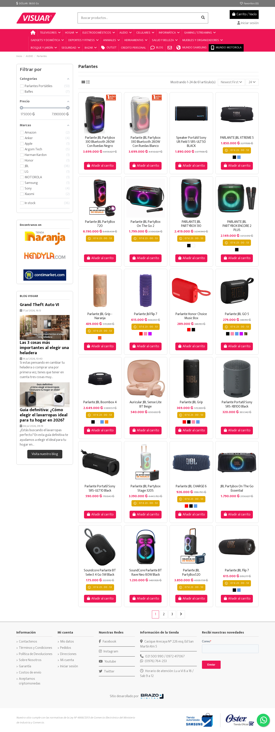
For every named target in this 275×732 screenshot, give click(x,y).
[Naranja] (99, 338)
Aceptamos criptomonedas (29, 681)
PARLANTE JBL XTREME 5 (237, 138)
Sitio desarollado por (124, 696)
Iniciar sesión (69, 666)
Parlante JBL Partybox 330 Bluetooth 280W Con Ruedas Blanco (145, 142)
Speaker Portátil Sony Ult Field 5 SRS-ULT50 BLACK (191, 142)
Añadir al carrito (102, 166)
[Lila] (150, 333)
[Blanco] (193, 245)
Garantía (25, 666)
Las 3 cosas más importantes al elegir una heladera (44, 348)
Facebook (109, 641)
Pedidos (65, 648)
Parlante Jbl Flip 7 (145, 314)
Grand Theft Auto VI (39, 304)
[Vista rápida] (103, 131)
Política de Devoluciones (35, 654)
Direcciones (68, 654)
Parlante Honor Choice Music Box (191, 316)
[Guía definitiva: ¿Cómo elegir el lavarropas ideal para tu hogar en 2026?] (45, 395)
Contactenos (28, 641)
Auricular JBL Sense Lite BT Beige (146, 404)
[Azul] (239, 157)
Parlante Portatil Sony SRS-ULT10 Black (100, 488)
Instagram (110, 651)
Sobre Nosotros (30, 660)
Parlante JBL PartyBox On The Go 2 (145, 224)
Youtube (110, 661)
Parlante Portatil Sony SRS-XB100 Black (237, 404)
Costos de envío (30, 672)
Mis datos (67, 641)
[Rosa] (145, 333)
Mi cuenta (67, 660)
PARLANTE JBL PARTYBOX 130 (191, 224)
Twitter (109, 671)
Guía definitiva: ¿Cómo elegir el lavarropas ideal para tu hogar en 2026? (43, 415)
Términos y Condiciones (35, 648)
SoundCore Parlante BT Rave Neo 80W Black (145, 572)
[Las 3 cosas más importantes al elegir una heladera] (45, 327)
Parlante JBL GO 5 (237, 314)
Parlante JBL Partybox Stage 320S (145, 488)
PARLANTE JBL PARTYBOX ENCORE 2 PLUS (237, 226)
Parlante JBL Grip (191, 402)
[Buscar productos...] (203, 18)
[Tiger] (106, 422)
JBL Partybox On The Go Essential (237, 488)
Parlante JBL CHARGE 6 (191, 486)
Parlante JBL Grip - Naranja (99, 316)
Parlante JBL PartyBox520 (191, 572)
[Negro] (234, 157)
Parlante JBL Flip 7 (237, 570)
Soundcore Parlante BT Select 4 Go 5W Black (100, 572)
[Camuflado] (246, 333)
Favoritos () (251, 3)
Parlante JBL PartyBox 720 (100, 224)
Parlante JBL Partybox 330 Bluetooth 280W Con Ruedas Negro (100, 142)
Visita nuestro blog (45, 454)
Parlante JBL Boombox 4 (100, 402)
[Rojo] (141, 333)
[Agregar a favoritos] (96, 131)
